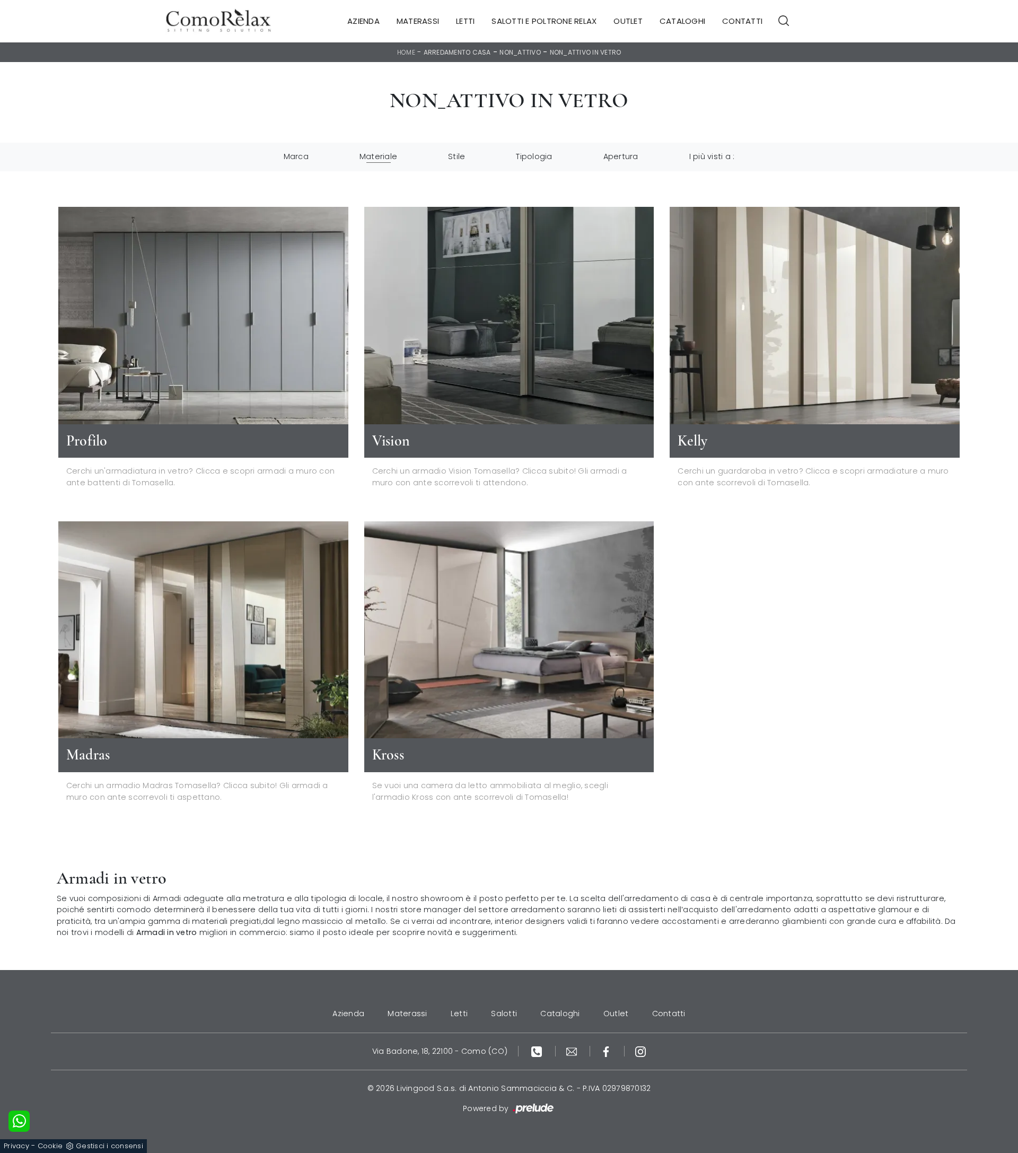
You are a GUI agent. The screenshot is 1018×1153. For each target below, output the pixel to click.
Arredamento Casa (457, 52)
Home (406, 52)
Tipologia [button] (534, 156)
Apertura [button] (620, 156)
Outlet (628, 21)
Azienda (363, 21)
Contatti (742, 21)
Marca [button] (296, 156)
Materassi (418, 21)
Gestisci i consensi (109, 1146)
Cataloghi (682, 21)
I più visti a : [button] (712, 156)
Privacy (16, 1146)
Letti (465, 21)
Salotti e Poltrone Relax (544, 21)
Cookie (50, 1146)
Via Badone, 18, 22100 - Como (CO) (439, 1051)
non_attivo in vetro (585, 52)
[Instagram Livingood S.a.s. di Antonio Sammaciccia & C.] (640, 1051)
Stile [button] (456, 156)
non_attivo (520, 52)
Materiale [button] (378, 156)
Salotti (504, 1013)
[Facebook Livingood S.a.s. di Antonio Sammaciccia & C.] (607, 1051)
